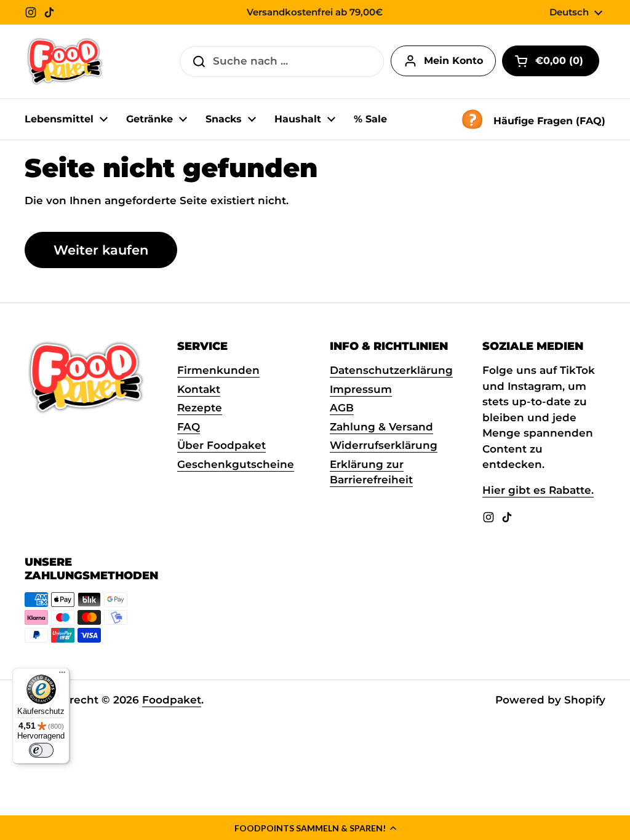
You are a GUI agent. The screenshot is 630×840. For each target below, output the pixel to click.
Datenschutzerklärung (391, 370)
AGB (342, 408)
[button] (315, 827)
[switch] (41, 750)
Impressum (361, 389)
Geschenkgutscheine (235, 464)
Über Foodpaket (221, 445)
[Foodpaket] (65, 61)
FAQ (188, 427)
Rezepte (199, 408)
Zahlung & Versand (381, 427)
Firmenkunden (218, 370)
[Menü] (62, 675)
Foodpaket (171, 700)
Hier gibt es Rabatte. (538, 490)
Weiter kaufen (101, 250)
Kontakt (198, 389)
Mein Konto (453, 60)
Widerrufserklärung (383, 445)
